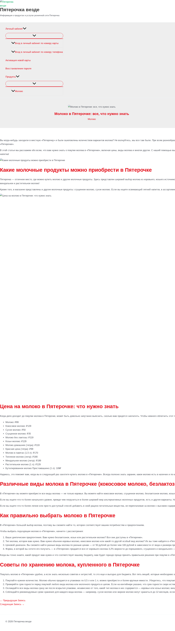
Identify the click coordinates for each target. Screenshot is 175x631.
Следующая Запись (12, 604)
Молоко (19, 91)
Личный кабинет (14, 28)
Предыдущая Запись (12, 600)
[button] (24, 29)
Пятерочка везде (19, 9)
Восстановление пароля (18, 68)
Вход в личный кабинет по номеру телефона (39, 52)
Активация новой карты (18, 60)
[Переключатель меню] (34, 36)
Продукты (10, 76)
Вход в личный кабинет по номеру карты (37, 43)
